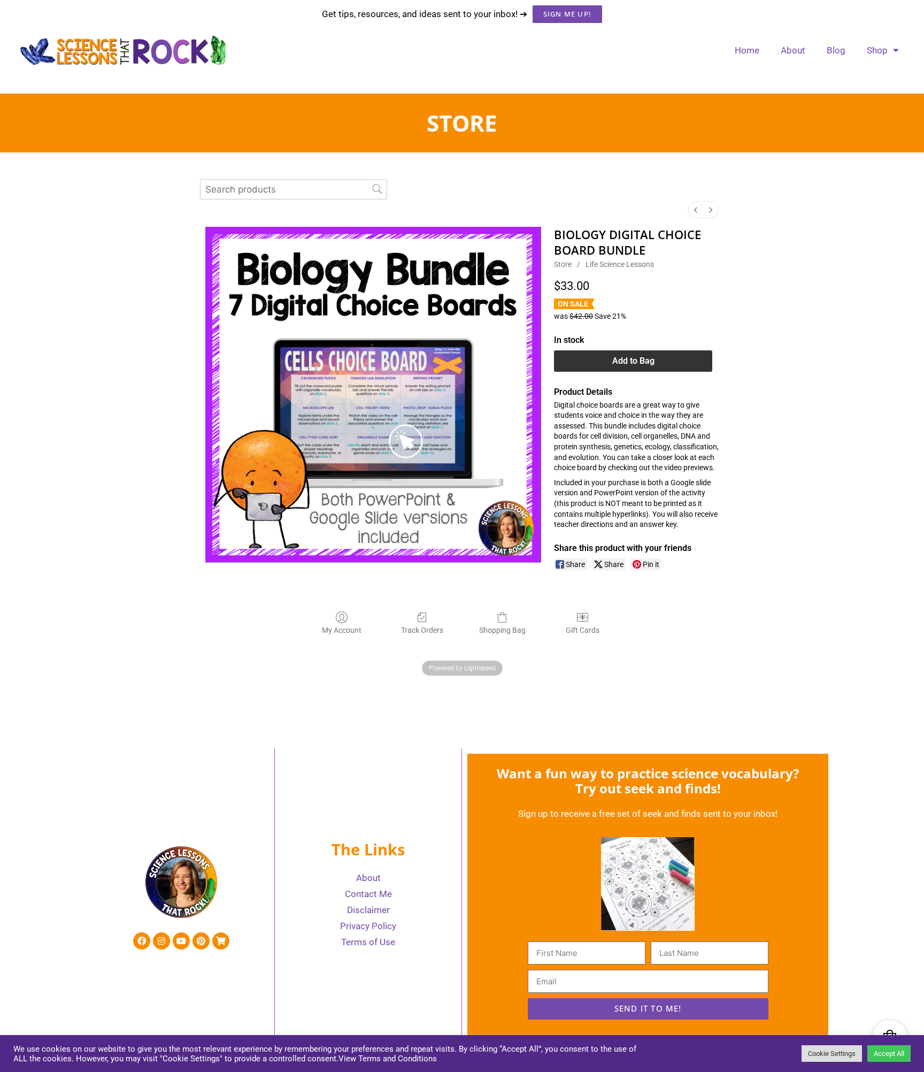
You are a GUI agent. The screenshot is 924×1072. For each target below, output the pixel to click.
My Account (341, 630)
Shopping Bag (502, 630)
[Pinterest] (201, 941)
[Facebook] (141, 941)
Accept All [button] (889, 1054)
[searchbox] (293, 189)
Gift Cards (582, 630)
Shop (877, 50)
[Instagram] (161, 941)
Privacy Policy (368, 926)
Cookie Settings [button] (832, 1054)
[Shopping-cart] (220, 941)
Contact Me (368, 894)
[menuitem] (695, 210)
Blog (836, 50)
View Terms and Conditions (387, 1058)
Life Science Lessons (620, 264)
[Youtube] (181, 941)
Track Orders (422, 630)
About (793, 50)
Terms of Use (368, 942)
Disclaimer (368, 910)
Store (563, 264)
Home (747, 50)
